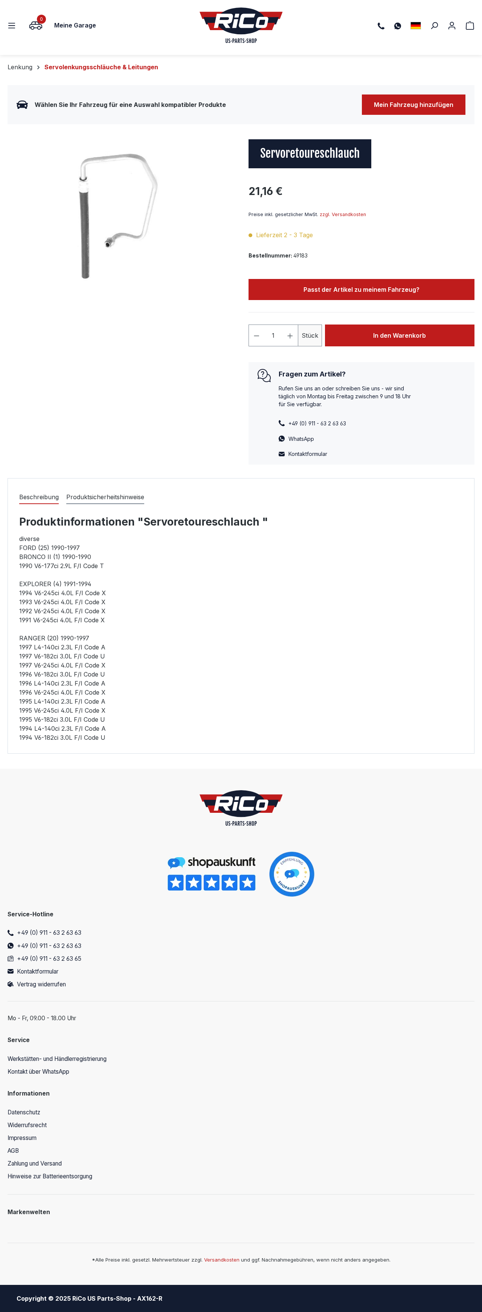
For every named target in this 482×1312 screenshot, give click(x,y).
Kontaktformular (307, 454)
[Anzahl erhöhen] (290, 335)
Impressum (22, 1137)
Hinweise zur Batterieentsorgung (50, 1176)
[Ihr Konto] (452, 25)
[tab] (39, 497)
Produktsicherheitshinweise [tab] (105, 497)
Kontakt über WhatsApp (38, 1071)
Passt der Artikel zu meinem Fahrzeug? (361, 289)
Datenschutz (24, 1112)
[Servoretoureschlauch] (120, 220)
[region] (120, 220)
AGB (13, 1150)
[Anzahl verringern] (256, 335)
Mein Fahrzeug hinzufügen (413, 104)
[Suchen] (434, 25)
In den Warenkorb (399, 335)
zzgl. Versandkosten (343, 214)
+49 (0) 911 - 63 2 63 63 (49, 932)
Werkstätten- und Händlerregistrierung (57, 1058)
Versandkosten (221, 1260)
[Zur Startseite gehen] (241, 25)
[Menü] (14, 25)
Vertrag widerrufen (41, 984)
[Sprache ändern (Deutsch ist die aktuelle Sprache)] (416, 25)
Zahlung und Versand (35, 1163)
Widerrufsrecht (27, 1125)
